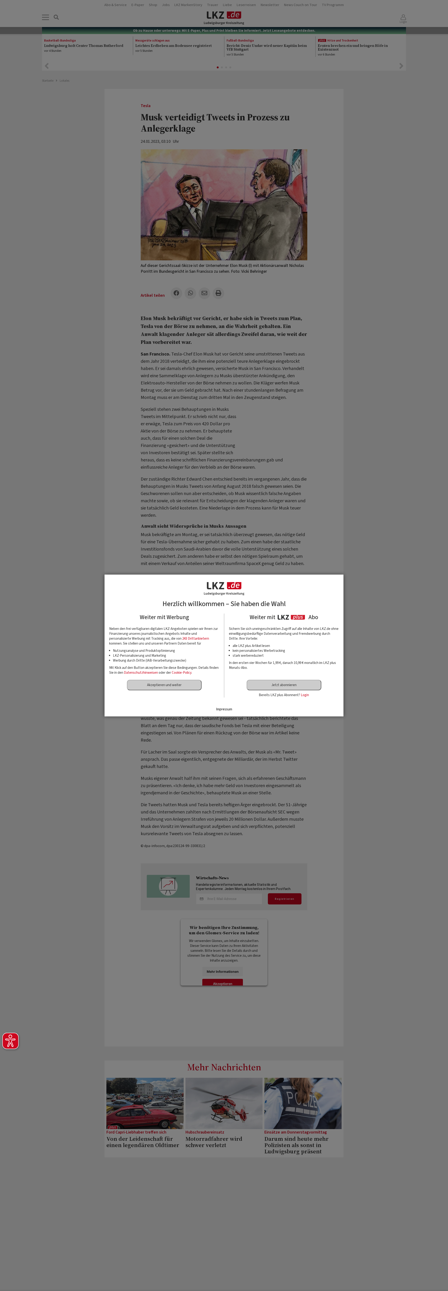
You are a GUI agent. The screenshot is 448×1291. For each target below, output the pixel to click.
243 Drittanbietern (195, 638)
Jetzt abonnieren (284, 685)
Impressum (224, 709)
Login (305, 695)
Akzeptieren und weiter (164, 685)
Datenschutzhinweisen (141, 672)
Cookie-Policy (181, 672)
